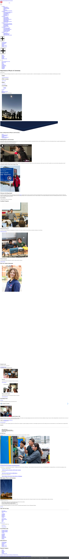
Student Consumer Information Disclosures (11, 556)
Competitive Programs (6, 8)
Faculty (4, 9)
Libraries (3, 64)
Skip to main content (10, 0)
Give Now (1, 506)
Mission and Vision (6, 31)
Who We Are (3, 516)
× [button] (68, 557)
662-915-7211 (3, 525)
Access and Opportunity (7, 28)
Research (3, 136)
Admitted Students (4, 42)
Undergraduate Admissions (7, 12)
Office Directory (4, 518)
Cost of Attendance (6, 13)
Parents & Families (4, 45)
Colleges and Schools (6, 7)
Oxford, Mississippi (6, 17)
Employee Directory (4, 519)
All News (1, 435)
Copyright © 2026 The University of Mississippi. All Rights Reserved (9, 554)
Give (9, 2)
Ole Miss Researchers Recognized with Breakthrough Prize (9, 465)
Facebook (5, 420)
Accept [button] (47, 557)
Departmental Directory (5, 91)
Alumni (3, 44)
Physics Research (4, 382)
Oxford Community (4, 46)
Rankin (3, 552)
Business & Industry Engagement (8, 23)
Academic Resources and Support (8, 10)
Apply (3, 512)
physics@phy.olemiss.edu (5, 77)
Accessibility (26, 556)
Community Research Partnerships (8, 24)
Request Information (6, 15)
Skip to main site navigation (3, 0)
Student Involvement (6, 18)
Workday (3, 68)
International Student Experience (8, 21)
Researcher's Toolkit (6, 26)
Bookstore (3, 538)
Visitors (3, 545)
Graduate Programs (4, 135)
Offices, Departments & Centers (6, 61)
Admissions (3, 11)
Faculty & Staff (4, 62)
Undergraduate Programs (3, 231)
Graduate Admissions (6, 14)
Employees (3, 43)
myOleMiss (3, 66)
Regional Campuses (6, 20)
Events (3, 63)
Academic (3, 89)
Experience (3, 67)
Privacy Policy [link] (41, 557)
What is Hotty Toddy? (6, 34)
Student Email (3, 536)
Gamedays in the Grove (7, 33)
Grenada (3, 57)
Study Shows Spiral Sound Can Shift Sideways (9, 473)
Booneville (3, 56)
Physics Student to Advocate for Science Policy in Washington (12, 476)
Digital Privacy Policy (3, 556)
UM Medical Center (4, 58)
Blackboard (3, 535)
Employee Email (4, 65)
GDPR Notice (19, 556)
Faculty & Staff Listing (5, 396)
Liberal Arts (3, 92)
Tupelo (3, 550)
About (3, 134)
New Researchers (6, 25)
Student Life (3, 16)
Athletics (3, 32)
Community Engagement (7, 30)
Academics (3, 6)
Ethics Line (29, 556)
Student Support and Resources (7, 19)
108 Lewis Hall (4, 80)
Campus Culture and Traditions (7, 29)
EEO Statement (23, 556)
